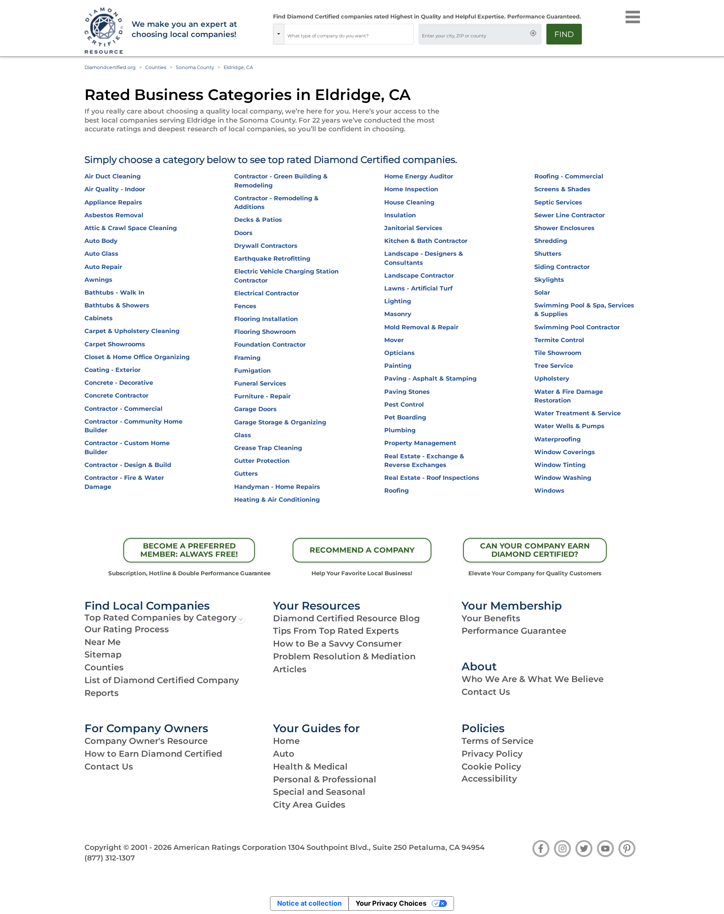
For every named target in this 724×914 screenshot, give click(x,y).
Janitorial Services (413, 228)
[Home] (102, 31)
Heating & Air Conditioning (277, 499)
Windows (549, 490)
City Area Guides (309, 804)
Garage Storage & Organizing (280, 422)
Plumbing (400, 430)
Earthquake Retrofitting (272, 258)
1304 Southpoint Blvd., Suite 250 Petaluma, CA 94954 (386, 847)
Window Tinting (560, 465)
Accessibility (489, 778)
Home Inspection (411, 189)
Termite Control (559, 340)
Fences (245, 306)
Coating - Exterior (112, 369)
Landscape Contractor (419, 275)
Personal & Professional (324, 779)
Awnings (98, 279)
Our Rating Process (126, 629)
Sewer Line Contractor (569, 215)
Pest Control (404, 404)
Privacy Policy (492, 753)
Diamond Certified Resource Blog (346, 618)
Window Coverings (564, 452)
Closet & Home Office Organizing (137, 357)
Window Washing (562, 477)
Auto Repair (103, 266)
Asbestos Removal (113, 215)
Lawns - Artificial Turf (418, 288)
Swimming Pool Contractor (577, 327)
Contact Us (486, 692)
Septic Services (558, 202)
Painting (397, 365)
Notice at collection (309, 903)
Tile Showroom (557, 352)
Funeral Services (260, 383)
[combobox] (349, 34)
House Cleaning (409, 202)
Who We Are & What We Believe (533, 679)
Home (286, 741)
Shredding (550, 240)
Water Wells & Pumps (569, 426)
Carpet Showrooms (114, 344)
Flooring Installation (266, 319)
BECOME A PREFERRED (189, 550)
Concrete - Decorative (118, 382)
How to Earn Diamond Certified (153, 753)
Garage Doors (255, 409)
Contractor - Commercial (123, 408)
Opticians (399, 352)
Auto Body (101, 240)
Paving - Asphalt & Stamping (430, 378)
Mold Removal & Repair (421, 327)
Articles (290, 669)
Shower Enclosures (564, 228)
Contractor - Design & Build (127, 465)
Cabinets (98, 318)
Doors (243, 233)
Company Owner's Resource (146, 741)
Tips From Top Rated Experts (336, 630)
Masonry (397, 314)
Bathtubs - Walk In (114, 292)
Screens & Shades (562, 189)
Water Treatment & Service (577, 413)
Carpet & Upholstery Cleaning (131, 331)
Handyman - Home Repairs (277, 486)
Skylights (549, 279)
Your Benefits (491, 618)
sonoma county (195, 67)
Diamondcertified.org (110, 67)
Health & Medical (310, 766)
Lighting (397, 301)
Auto (284, 753)
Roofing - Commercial (568, 176)
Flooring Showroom (265, 331)
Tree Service (553, 365)
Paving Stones (407, 391)
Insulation (400, 215)
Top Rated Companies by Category (160, 617)
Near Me (102, 642)
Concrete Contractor (116, 395)
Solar (542, 292)
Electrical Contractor (266, 293)
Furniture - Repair (262, 396)
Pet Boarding (405, 417)
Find (564, 34)
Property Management (420, 443)
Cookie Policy (491, 766)
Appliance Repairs (113, 202)
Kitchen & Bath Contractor (426, 240)
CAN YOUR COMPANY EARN (535, 550)
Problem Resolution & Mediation (344, 656)
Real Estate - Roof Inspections (431, 477)
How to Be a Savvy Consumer (337, 643)
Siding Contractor (562, 266)
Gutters (246, 473)
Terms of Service (498, 741)
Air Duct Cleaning (112, 176)
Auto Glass (101, 253)
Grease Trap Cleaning (268, 448)
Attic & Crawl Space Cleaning (130, 228)
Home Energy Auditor (418, 176)
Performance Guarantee (514, 630)
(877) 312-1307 (109, 857)
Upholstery (551, 378)
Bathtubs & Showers (116, 305)
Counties (155, 67)
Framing (247, 357)
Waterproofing (557, 439)
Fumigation (252, 370)
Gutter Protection (262, 460)
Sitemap (102, 654)
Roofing (396, 490)
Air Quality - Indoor (114, 189)
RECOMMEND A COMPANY (362, 550)
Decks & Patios (258, 219)
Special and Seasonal (319, 792)
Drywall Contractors (266, 245)
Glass (242, 435)
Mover (394, 340)
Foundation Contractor (270, 344)
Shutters (547, 253)
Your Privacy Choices (391, 903)
